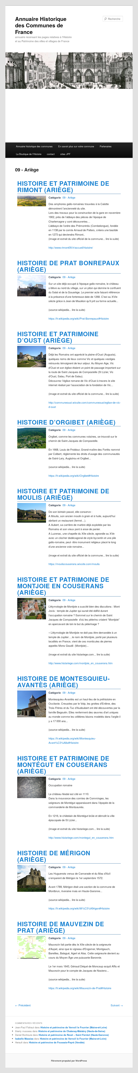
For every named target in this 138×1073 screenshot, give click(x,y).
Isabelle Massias (24, 1038)
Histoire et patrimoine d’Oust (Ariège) (58, 336)
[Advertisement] (69, 116)
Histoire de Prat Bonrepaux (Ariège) (68, 265)
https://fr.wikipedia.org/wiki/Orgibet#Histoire (74, 475)
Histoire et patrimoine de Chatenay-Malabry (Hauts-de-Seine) (71, 1031)
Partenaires (106, 146)
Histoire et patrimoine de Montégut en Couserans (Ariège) (63, 764)
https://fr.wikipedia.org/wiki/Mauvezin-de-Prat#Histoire (80, 988)
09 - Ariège (69, 197)
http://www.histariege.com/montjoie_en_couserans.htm (81, 663)
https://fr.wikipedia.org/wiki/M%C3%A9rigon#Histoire (79, 908)
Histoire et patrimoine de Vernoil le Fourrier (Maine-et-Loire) (73, 1027)
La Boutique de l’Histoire (28, 154)
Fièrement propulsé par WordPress (69, 1060)
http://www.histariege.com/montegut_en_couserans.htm (81, 837)
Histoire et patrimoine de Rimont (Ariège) (63, 186)
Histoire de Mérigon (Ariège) (53, 856)
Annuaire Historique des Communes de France (40, 25)
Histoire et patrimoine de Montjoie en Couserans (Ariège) (63, 585)
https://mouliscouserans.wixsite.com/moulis (74, 564)
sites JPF (65, 154)
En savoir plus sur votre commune (76, 146)
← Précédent (23, 1005)
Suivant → (117, 1005)
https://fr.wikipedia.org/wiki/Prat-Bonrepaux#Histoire (79, 318)
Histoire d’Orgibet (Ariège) (66, 422)
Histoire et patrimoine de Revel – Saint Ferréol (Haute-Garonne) (74, 1035)
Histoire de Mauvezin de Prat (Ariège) (60, 926)
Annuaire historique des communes (34, 146)
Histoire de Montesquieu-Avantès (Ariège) (63, 681)
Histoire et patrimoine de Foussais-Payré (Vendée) (56, 1042)
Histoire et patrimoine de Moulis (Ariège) (63, 494)
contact (51, 154)
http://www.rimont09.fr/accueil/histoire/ (71, 247)
